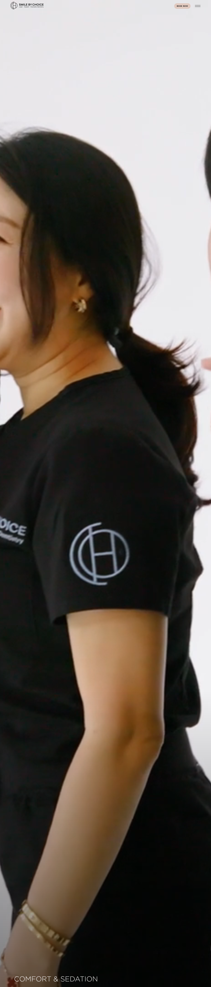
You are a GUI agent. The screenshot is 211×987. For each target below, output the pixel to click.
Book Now (182, 6)
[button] (197, 6)
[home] (27, 6)
